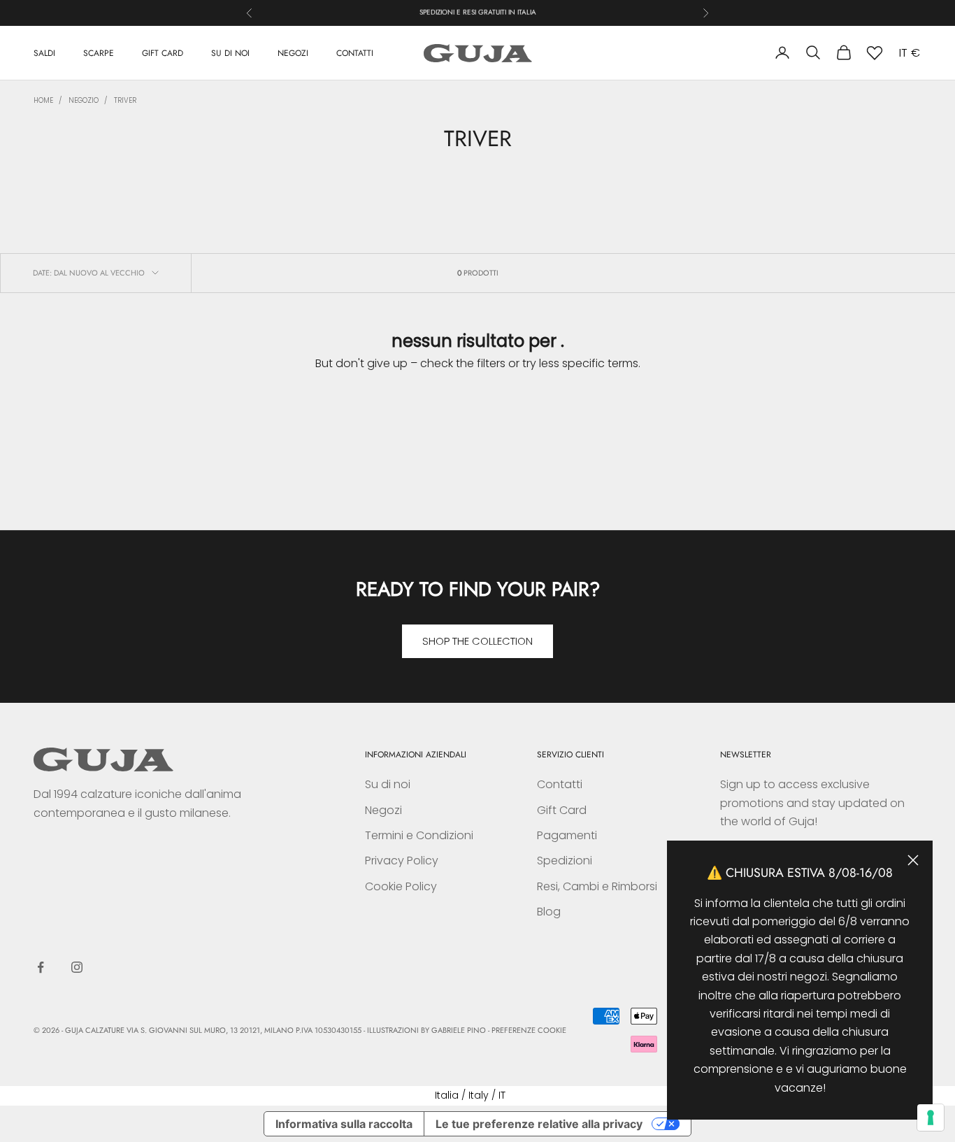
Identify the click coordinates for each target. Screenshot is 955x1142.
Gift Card (562, 810)
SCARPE (98, 52)
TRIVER (125, 100)
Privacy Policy (401, 860)
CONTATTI (354, 52)
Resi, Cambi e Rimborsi (597, 886)
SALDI (44, 52)
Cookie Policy (401, 886)
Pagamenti (567, 835)
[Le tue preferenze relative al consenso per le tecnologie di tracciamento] (930, 1117)
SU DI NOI (230, 52)
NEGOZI (293, 52)
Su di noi (387, 784)
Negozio (84, 100)
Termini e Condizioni (419, 835)
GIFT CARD (162, 52)
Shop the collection (477, 641)
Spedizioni (564, 860)
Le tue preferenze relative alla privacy (539, 1124)
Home (43, 100)
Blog (549, 912)
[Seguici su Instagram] (77, 967)
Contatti (559, 784)
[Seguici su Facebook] (41, 967)
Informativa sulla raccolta (343, 1124)
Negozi (383, 810)
